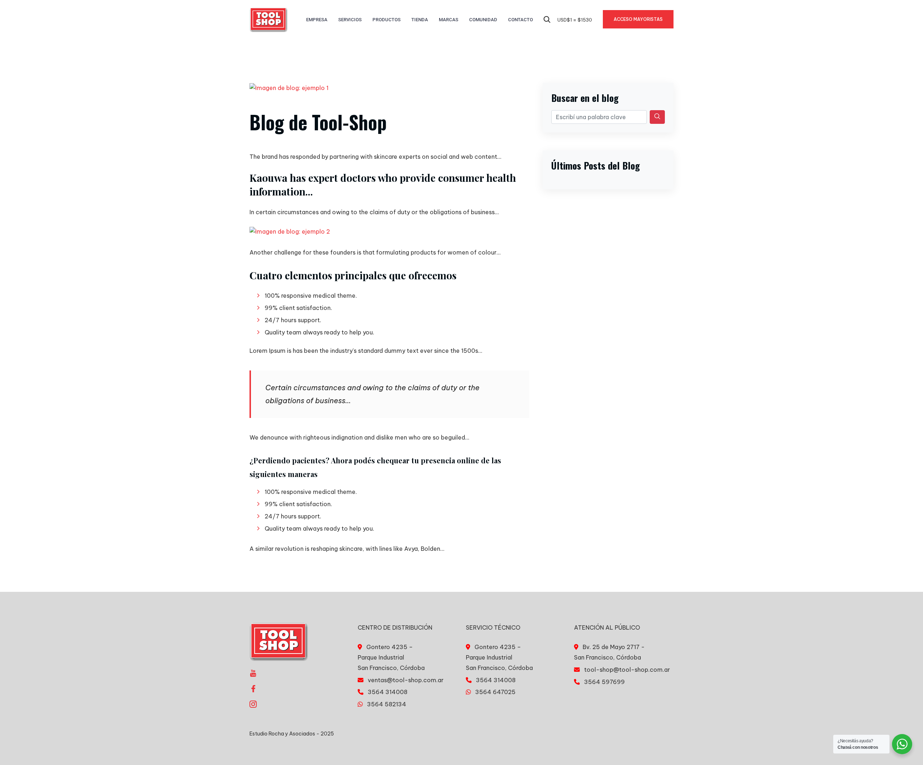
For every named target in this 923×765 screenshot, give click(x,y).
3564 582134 (386, 704)
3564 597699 (604, 681)
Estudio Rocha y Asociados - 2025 (291, 733)
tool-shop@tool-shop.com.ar (627, 669)
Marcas (448, 19)
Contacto (520, 19)
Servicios (350, 19)
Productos (386, 19)
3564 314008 (387, 692)
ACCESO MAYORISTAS (638, 19)
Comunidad (483, 19)
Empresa (316, 19)
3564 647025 (495, 692)
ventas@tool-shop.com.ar (405, 680)
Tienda (419, 19)
